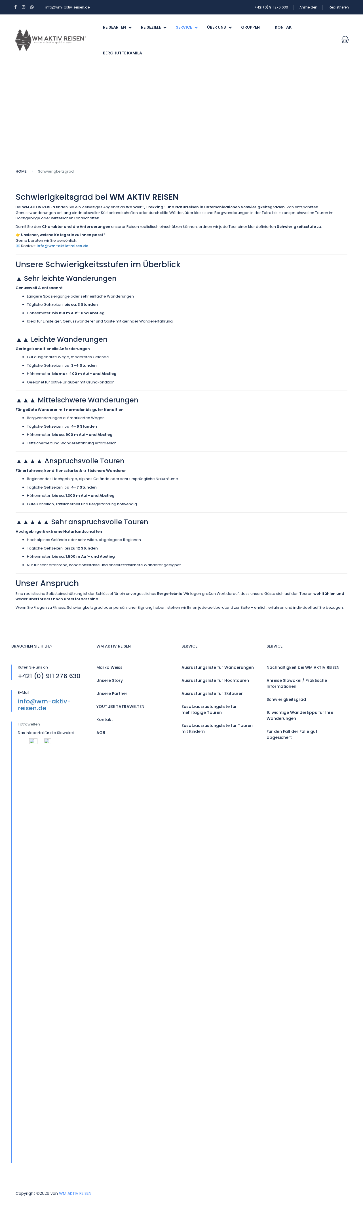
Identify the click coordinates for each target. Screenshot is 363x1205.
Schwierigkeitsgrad (286, 699)
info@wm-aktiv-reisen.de (67, 7)
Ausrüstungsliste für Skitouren (213, 693)
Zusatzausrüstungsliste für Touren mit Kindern (217, 728)
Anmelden (308, 7)
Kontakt (284, 27)
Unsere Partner (111, 693)
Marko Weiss (109, 667)
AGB (100, 732)
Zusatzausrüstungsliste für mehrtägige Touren (209, 709)
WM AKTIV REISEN (75, 1193)
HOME (21, 171)
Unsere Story (109, 680)
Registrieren (339, 7)
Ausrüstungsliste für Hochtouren (215, 680)
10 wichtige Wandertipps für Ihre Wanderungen (300, 715)
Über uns (216, 27)
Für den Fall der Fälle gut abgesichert (292, 734)
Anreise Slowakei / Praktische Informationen (297, 683)
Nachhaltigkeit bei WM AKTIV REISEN (303, 667)
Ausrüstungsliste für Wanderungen (218, 667)
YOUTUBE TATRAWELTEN (120, 706)
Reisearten (114, 27)
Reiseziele (151, 27)
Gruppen (250, 27)
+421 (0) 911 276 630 (271, 7)
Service (184, 27)
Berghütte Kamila (122, 53)
